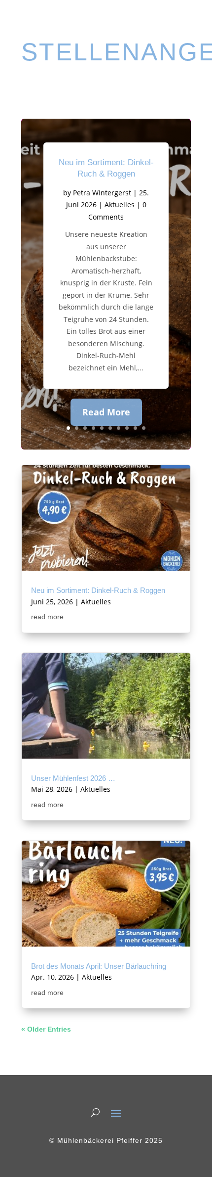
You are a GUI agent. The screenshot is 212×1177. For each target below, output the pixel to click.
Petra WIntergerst (102, 192)
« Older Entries (46, 1029)
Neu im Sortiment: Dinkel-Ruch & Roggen (98, 590)
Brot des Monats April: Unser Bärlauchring (98, 966)
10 (143, 428)
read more (47, 617)
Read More (106, 412)
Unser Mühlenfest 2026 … (73, 778)
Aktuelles (120, 204)
